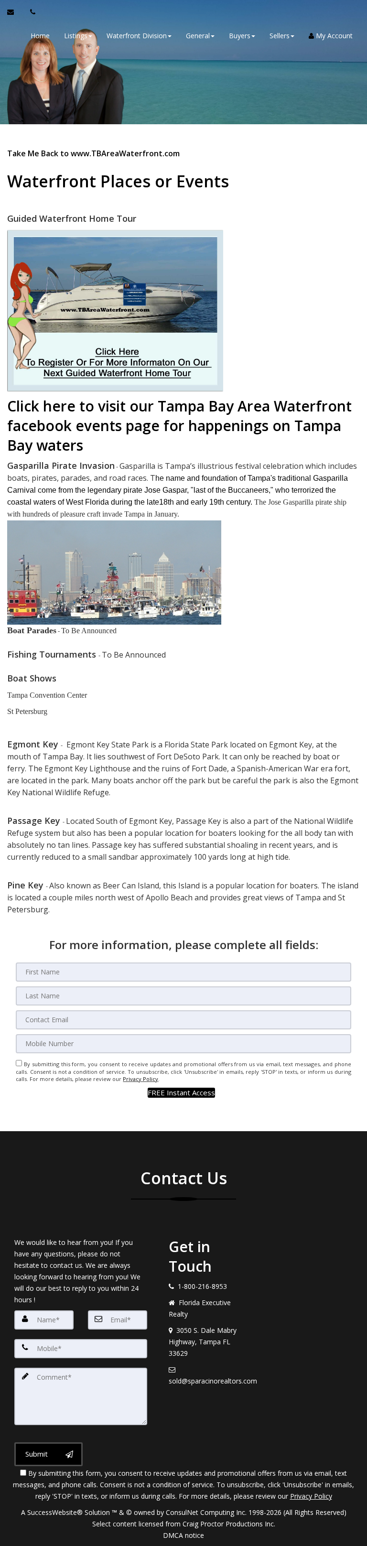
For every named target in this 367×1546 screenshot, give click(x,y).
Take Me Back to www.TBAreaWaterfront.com (93, 153)
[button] (181, 1093)
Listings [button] (75, 35)
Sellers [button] (280, 35)
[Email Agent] (15, 12)
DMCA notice (183, 1535)
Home (40, 35)
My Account (333, 35)
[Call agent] (30, 12)
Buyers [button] (239, 35)
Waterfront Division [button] (137, 35)
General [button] (198, 35)
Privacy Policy (140, 1078)
